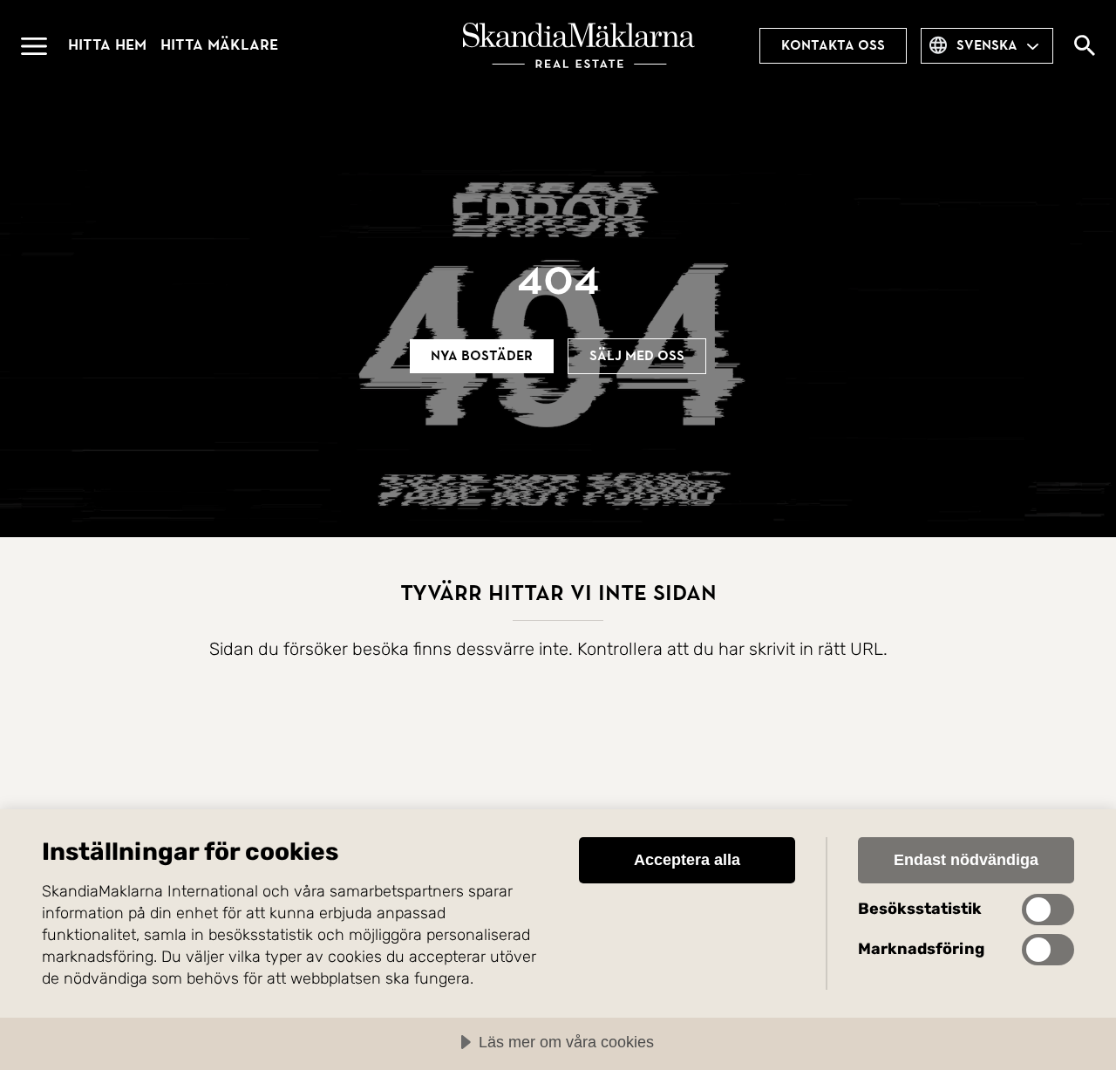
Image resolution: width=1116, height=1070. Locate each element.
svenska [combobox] (986, 45)
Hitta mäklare (219, 45)
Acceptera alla (687, 860)
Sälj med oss (636, 356)
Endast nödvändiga (966, 860)
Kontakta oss (833, 45)
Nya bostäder (482, 356)
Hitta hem (107, 45)
